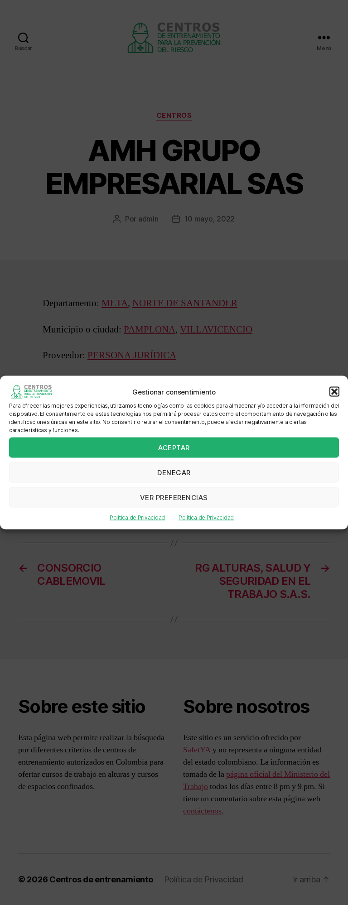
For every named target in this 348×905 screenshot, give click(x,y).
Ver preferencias (174, 497)
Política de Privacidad (137, 517)
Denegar (174, 472)
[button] (334, 391)
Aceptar (174, 447)
